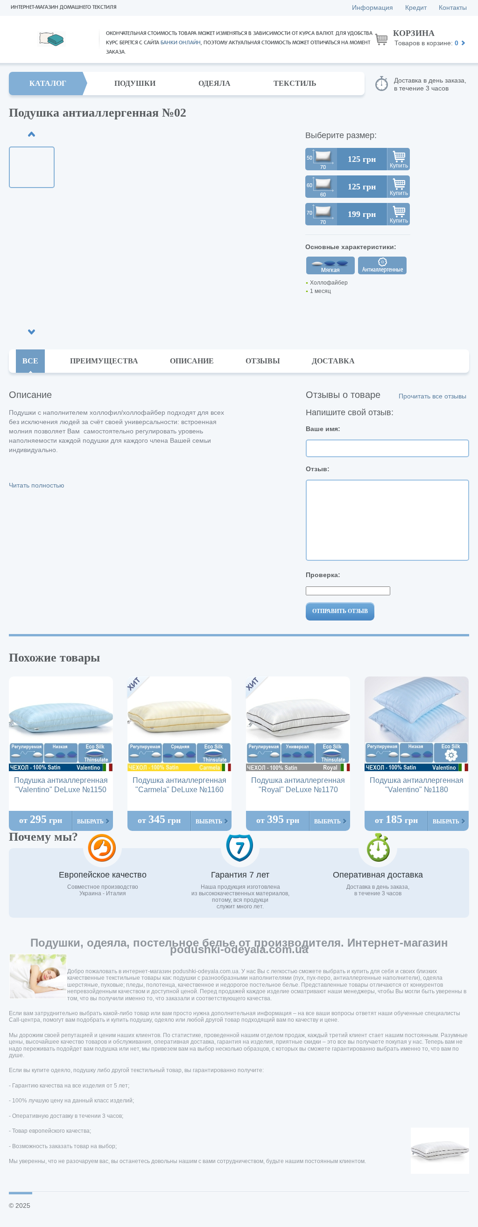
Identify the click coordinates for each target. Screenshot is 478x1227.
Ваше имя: (323, 428)
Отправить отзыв (340, 611)
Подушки (134, 83)
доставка (333, 361)
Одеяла (214, 83)
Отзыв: (318, 469)
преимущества (104, 361)
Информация (372, 7)
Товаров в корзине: (425, 38)
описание (192, 361)
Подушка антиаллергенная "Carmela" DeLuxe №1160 (179, 785)
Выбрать (90, 821)
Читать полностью (36, 485)
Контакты (453, 7)
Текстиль (295, 83)
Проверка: (323, 575)
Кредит (416, 7)
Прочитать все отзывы (432, 396)
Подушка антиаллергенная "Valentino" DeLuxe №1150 (61, 785)
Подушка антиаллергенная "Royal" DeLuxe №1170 (298, 785)
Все (30, 361)
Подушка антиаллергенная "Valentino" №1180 (417, 785)
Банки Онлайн (181, 43)
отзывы (263, 361)
